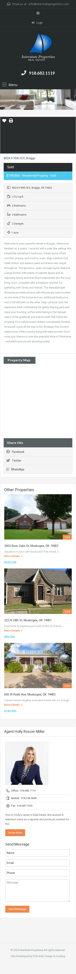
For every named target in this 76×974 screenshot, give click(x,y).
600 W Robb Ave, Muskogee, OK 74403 (30, 694)
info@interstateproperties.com (49, 4)
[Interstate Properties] (38, 46)
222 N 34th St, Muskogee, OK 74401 (28, 620)
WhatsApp (17, 469)
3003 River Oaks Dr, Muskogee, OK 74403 (31, 546)
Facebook (18, 451)
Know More (15, 832)
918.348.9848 (28, 798)
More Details (12, 556)
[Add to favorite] (4, 122)
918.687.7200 (24, 805)
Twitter (16, 460)
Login (39, 22)
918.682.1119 (42, 72)
